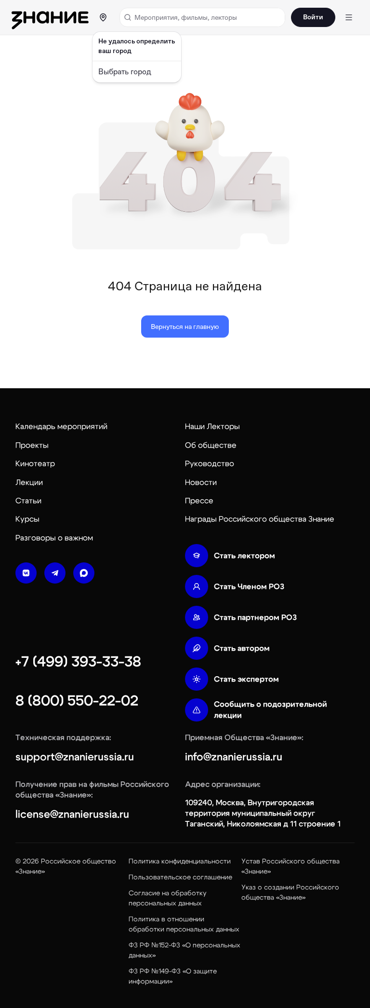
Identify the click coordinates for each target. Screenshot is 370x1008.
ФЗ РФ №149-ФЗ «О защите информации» (173, 976)
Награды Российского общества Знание (259, 519)
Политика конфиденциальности (180, 861)
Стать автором (242, 648)
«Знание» (30, 871)
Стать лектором (244, 555)
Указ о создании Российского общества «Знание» (290, 892)
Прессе (199, 500)
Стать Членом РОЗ (249, 586)
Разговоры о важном (54, 538)
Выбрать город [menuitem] (124, 71)
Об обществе (211, 445)
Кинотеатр (35, 463)
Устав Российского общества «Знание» (290, 866)
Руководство (209, 463)
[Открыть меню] (348, 17)
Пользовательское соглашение (180, 877)
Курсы (27, 519)
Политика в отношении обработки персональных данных (184, 924)
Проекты (32, 445)
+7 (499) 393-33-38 (78, 661)
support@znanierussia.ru (74, 756)
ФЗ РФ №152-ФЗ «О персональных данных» (184, 950)
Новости (201, 482)
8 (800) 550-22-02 (76, 701)
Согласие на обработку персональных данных (168, 898)
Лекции (29, 482)
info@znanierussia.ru (233, 756)
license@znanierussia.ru (72, 814)
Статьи (28, 500)
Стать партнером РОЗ (255, 617)
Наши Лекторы (212, 426)
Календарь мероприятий (61, 426)
